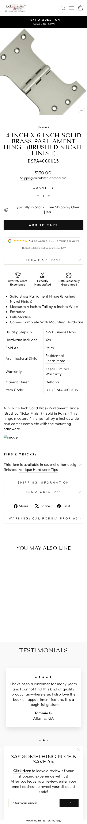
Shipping (26, 178)
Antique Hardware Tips (38, 469)
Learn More (55, 360)
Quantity (43, 188)
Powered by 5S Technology (44, 820)
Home (42, 127)
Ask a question (44, 492)
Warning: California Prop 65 (43, 518)
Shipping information (43, 482)
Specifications (43, 260)
